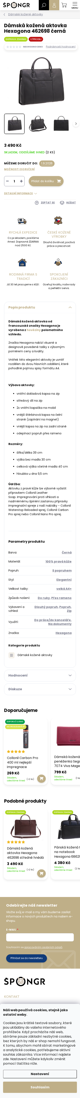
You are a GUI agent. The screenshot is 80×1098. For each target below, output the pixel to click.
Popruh (65, 607)
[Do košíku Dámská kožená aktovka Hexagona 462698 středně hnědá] (41, 873)
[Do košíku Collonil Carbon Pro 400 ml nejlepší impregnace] (41, 779)
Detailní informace (18, 193)
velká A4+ (64, 589)
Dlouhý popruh (46, 607)
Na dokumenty (60, 624)
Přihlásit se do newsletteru (26, 958)
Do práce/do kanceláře (52, 620)
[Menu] (75, 5)
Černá (67, 552)
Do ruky (44, 598)
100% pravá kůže (59, 561)
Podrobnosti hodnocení (60, 46)
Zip (69, 611)
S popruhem (62, 570)
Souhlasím (40, 1087)
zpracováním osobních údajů (43, 947)
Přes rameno (61, 598)
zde (6, 1059)
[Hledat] (44, 5)
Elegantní (64, 580)
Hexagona (64, 633)
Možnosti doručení (19, 169)
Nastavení (40, 1074)
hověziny (34, 330)
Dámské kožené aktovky (35, 655)
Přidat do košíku (42, 181)
